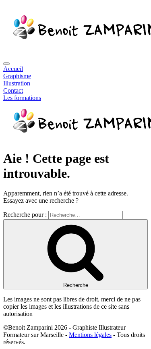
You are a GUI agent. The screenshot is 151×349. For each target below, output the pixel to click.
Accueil (13, 68)
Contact (13, 90)
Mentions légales (90, 334)
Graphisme (17, 76)
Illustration (16, 83)
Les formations (22, 97)
